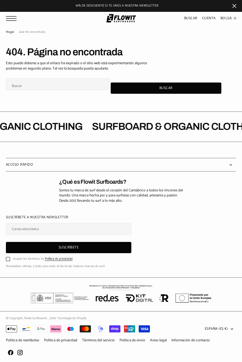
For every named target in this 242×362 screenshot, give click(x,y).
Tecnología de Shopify (71, 318)
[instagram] (20, 352)
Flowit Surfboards (36, 318)
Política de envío (132, 340)
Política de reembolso (22, 340)
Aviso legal (158, 340)
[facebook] (10, 352)
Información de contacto (190, 340)
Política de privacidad (59, 258)
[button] (12, 18)
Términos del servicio (98, 340)
